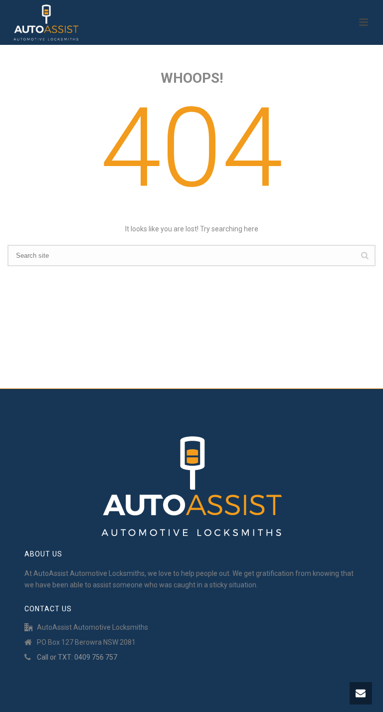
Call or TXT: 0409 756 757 (77, 657)
